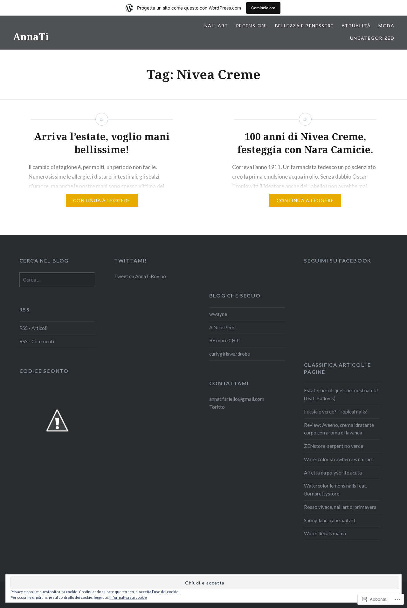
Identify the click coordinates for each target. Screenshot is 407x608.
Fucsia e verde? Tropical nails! (336, 411)
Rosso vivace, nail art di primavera (340, 507)
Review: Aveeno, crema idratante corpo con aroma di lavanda (339, 429)
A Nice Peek (222, 327)
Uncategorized (372, 38)
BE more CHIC (224, 340)
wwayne (218, 314)
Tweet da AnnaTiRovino (140, 276)
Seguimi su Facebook (337, 260)
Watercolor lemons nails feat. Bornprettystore (335, 489)
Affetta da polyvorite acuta (333, 472)
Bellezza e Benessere (304, 25)
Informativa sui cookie (128, 597)
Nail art (216, 25)
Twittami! (130, 260)
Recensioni (251, 25)
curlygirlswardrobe (229, 354)
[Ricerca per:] (57, 280)
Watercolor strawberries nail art (338, 459)
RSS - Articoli (33, 328)
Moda (386, 25)
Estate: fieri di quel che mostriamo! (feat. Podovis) (341, 394)
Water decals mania (325, 533)
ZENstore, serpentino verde (333, 446)
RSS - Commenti (36, 341)
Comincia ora (263, 7)
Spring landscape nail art (329, 520)
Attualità (356, 25)
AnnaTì (31, 36)
